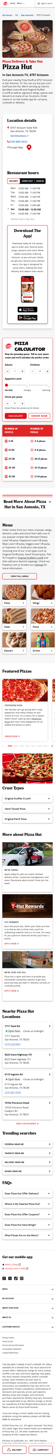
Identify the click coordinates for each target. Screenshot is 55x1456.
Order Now (39, 415)
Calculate (16, 415)
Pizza (7, 603)
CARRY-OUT (27, 181)
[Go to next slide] (52, 746)
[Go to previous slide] (2, 746)
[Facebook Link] (5, 1278)
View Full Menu (20, 576)
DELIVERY (13, 181)
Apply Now (10, 943)
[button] (27, 798)
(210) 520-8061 (13, 1044)
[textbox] (25, 717)
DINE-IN (40, 181)
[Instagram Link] (23, 1278)
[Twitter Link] (11, 1278)
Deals (12, 3)
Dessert (8, 650)
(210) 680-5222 (18, 141)
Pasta (36, 626)
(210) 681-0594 (13, 1092)
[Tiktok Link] (17, 1278)
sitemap (38, 564)
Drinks (36, 650)
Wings (36, 603)
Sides (7, 626)
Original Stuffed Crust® (30, 557)
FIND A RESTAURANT (26, 1123)
